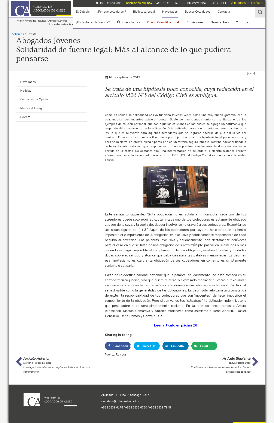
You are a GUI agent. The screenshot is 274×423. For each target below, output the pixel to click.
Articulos (18, 34)
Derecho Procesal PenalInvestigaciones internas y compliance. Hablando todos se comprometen (56, 367)
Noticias (25, 91)
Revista (25, 117)
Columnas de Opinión (34, 99)
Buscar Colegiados (197, 12)
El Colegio (83, 12)
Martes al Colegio (32, 108)
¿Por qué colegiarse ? (111, 12)
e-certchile (219, 3)
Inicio (99, 3)
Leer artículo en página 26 (175, 325)
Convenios (114, 3)
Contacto (224, 12)
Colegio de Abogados (41, 8)
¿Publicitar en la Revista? (93, 22)
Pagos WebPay (196, 3)
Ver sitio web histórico (247, 3)
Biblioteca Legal (144, 12)
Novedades (170, 12)
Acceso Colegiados (169, 3)
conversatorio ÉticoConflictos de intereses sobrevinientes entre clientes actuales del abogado (221, 367)
